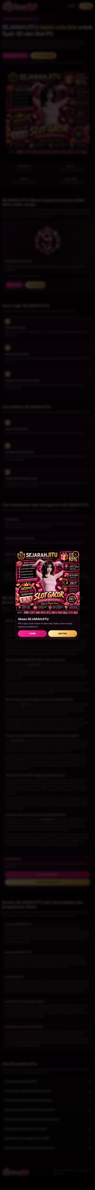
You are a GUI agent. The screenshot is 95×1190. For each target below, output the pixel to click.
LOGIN (32, 633)
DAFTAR (63, 633)
